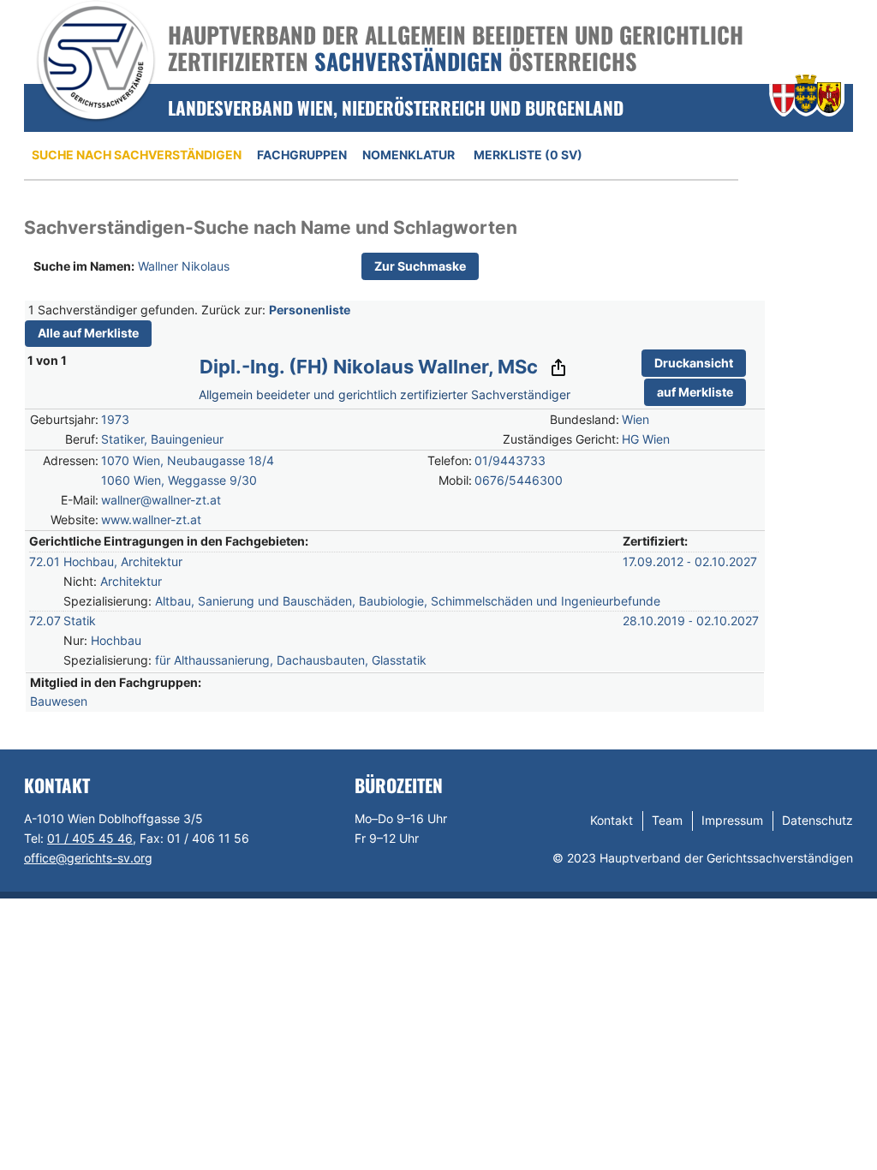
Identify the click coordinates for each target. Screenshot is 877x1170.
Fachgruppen (302, 154)
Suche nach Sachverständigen (137, 154)
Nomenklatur (408, 154)
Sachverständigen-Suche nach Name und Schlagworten (270, 227)
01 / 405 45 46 (90, 838)
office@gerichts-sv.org (88, 858)
